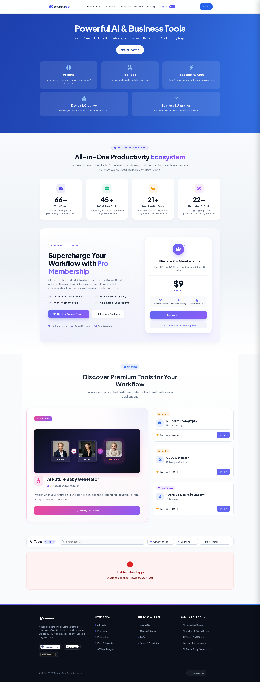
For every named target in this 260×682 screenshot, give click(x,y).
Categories (124, 6)
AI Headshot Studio (193, 625)
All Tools (110, 6)
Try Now (223, 435)
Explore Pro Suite (110, 314)
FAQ (142, 637)
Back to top (198, 673)
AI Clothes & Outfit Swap (196, 631)
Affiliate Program (106, 649)
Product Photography (194, 643)
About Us (145, 625)
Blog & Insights (105, 643)
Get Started (131, 49)
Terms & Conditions (150, 643)
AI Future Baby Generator (196, 649)
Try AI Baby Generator (87, 510)
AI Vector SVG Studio (194, 637)
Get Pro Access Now (69, 314)
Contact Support (149, 631)
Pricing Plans (103, 637)
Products (92, 6)
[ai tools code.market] (72, 647)
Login (206, 6)
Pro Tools (139, 6)
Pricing (151, 6)
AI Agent (166, 6)
